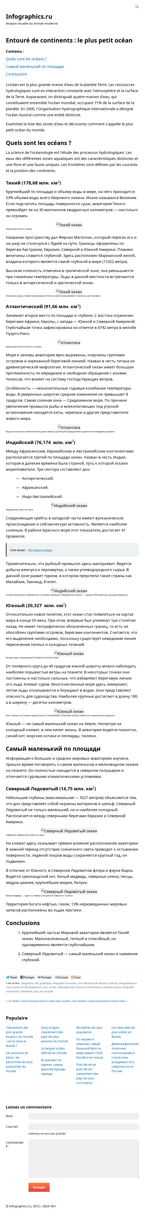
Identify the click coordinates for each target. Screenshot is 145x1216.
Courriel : (12, 1127)
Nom (9, 1116)
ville (36, 983)
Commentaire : (15, 1144)
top (41, 991)
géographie (27, 983)
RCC (53, 1206)
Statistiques (26, 991)
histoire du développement (27, 987)
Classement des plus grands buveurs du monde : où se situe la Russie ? (19, 1036)
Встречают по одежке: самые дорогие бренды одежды (53, 1067)
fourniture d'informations (89, 987)
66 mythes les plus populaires (89, 1029)
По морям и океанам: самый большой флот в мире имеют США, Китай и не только (89, 1048)
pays (36, 991)
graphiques (46, 983)
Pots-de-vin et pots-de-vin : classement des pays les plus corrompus (87, 1074)
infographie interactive (64, 983)
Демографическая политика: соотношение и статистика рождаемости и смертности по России (125, 1057)
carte (45, 987)
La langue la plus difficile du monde (54, 1050)
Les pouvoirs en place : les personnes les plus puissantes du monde (19, 1062)
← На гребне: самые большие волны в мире (30, 1001)
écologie (48, 991)
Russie (117, 987)
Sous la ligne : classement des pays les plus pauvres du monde (54, 1034)
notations (108, 987)
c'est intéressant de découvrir (93, 983)
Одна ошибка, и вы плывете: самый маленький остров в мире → (92, 1001)
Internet (113, 983)
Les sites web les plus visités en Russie (123, 1032)
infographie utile (66, 987)
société (52, 987)
